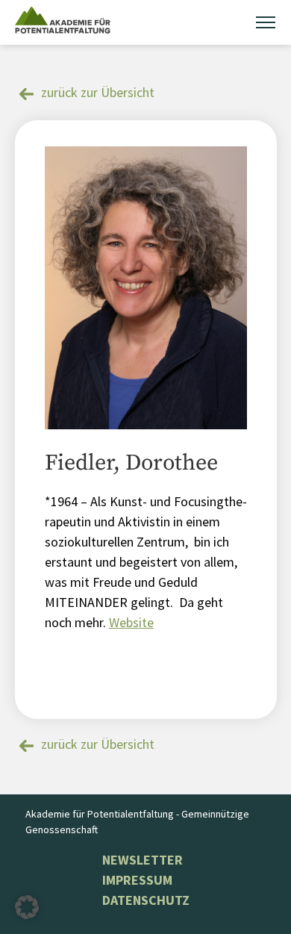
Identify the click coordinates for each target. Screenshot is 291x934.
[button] (27, 907)
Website (131, 622)
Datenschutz (146, 900)
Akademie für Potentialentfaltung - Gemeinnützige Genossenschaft (137, 821)
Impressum (137, 879)
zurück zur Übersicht (97, 92)
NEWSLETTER (142, 859)
